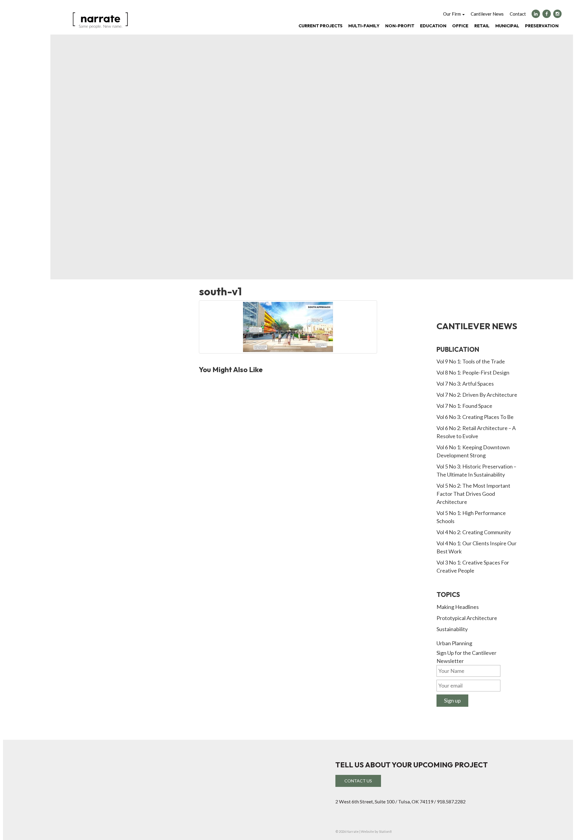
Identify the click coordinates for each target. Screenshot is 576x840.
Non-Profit (399, 26)
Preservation (542, 26)
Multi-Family (364, 26)
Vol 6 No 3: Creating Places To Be (475, 417)
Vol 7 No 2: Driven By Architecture (476, 394)
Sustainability (452, 629)
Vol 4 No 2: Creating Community (473, 532)
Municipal (507, 26)
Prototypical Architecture (466, 618)
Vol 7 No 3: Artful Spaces (465, 383)
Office (460, 26)
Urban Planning (454, 643)
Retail (482, 26)
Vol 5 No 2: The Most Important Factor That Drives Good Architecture (473, 493)
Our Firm (452, 14)
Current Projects (320, 26)
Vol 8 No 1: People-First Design (472, 372)
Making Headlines (457, 607)
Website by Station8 (376, 831)
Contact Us (358, 780)
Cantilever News (487, 14)
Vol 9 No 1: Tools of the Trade (470, 361)
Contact (518, 14)
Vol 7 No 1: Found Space (464, 405)
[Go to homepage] (100, 20)
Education (433, 26)
